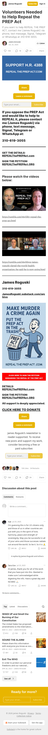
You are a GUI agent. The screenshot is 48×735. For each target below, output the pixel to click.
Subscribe (32, 4)
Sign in (42, 4)
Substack (11, 729)
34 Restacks (34, 468)
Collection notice (24, 716)
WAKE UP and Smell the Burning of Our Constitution (15, 617)
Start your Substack (17, 722)
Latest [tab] (12, 606)
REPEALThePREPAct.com (18, 155)
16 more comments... (11, 593)
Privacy (31, 713)
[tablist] (13, 497)
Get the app (37, 722)
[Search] (43, 606)
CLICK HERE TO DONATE (21, 410)
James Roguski (15, 42)
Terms (38, 713)
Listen (42, 43)
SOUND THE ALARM (13, 640)
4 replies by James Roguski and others (27, 556)
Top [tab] (5, 606)
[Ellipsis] (44, 521)
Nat (9, 521)
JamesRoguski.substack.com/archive (23, 295)
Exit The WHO (10, 659)
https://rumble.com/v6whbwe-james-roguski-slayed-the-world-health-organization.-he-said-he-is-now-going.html (23, 265)
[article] (24, 623)
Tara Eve (12, 565)
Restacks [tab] (20, 497)
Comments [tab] (8, 497)
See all (7, 678)
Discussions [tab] (23, 606)
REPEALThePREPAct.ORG (18, 164)
